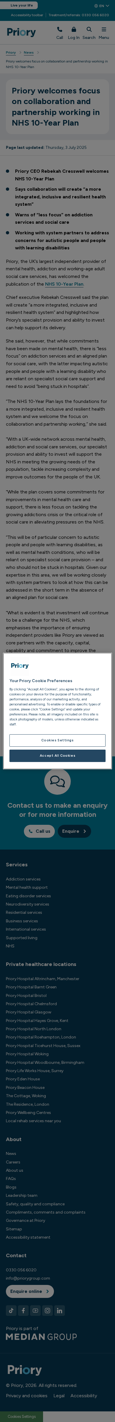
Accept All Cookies (57, 755)
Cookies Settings (57, 740)
